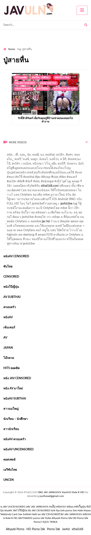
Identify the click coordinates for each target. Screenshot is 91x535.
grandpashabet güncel (40, 160)
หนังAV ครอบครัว (23, 89)
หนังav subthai (48, 83)
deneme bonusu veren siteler (62, 151)
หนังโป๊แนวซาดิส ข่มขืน (65, 89)
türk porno (66, 510)
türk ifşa (55, 510)
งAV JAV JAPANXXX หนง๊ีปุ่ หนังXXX (46, 506)
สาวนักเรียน (11, 429)
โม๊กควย (8, 358)
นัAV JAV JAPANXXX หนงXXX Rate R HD (61, 492)
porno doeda (34, 151)
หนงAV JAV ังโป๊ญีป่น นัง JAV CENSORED (27, 510)
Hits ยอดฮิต (21, 77)
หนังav (8, 317)
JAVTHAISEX (25, 518)
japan (8, 347)
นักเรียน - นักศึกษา (41, 77)
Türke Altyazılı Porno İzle (58, 518)
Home (11, 49)
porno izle (18, 151)
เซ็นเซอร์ (9, 327)
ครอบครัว (9, 307)
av (5, 337)
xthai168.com (50, 185)
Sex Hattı (78, 510)
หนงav (87, 510)
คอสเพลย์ (9, 459)
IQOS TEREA (50, 522)
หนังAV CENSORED (16, 256)
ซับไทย (7, 266)
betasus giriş (11, 155)
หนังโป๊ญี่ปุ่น (42, 89)
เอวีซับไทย (10, 469)
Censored (11, 276)
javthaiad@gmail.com (52, 496)
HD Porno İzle (35, 529)
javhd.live (66, 203)
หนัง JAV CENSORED (25, 83)
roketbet (17, 160)
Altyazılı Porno (15, 529)
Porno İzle (53, 529)
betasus (28, 155)
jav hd (46, 221)
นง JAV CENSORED (49, 514)
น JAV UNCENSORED (12, 506)
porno (7, 151)
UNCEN (8, 479)
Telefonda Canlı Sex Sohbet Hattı (18, 514)
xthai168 (77, 529)
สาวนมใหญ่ (11, 408)
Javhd (66, 529)
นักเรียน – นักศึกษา (15, 418)
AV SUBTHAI (12, 297)
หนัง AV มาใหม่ (62, 77)
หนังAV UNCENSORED (18, 449)
